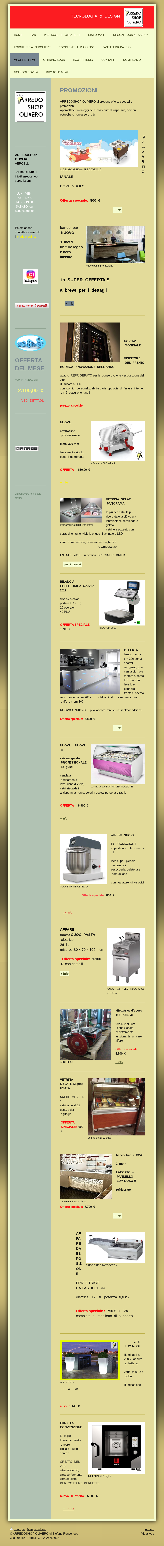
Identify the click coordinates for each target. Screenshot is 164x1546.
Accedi (149, 1529)
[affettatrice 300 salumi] (118, 441)
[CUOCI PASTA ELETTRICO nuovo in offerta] (126, 957)
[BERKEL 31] (85, 1034)
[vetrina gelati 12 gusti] (116, 1106)
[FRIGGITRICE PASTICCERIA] (115, 1247)
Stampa (19, 1529)
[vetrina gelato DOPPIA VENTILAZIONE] (118, 764)
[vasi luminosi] (90, 1360)
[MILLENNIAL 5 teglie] (116, 1448)
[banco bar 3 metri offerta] (86, 1176)
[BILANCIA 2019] (122, 602)
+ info (117, 210)
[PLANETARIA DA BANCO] (83, 859)
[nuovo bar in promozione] (115, 244)
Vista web (147, 1533)
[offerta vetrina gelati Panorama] (81, 510)
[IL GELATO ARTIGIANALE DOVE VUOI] (99, 148)
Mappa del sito (36, 1529)
